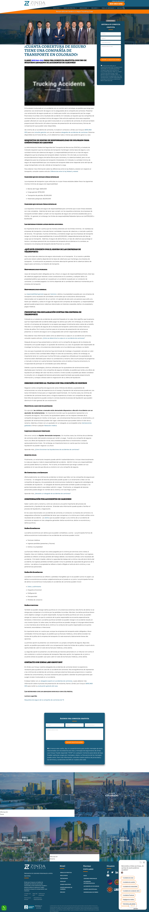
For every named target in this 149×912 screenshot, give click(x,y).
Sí (76, 461)
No (72, 461)
